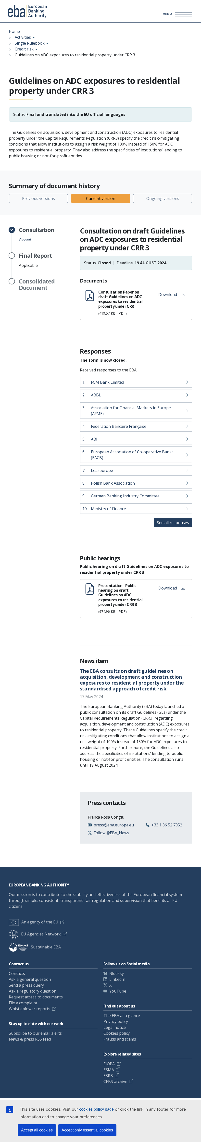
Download (167, 294)
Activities (23, 37)
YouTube (117, 991)
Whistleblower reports (29, 1008)
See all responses (173, 522)
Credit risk (24, 49)
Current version (100, 198)
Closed (36, 234)
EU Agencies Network (41, 934)
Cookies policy (116, 1033)
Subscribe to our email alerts (35, 1033)
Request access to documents (36, 997)
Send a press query (26, 985)
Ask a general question (30, 979)
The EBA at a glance (121, 1015)
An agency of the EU (39, 922)
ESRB (108, 1075)
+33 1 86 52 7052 (166, 825)
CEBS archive (115, 1081)
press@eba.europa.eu (114, 825)
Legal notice (114, 1027)
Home (14, 31)
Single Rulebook (30, 43)
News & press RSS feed (30, 1039)
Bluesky (116, 973)
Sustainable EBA (46, 947)
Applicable (35, 260)
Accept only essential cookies (87, 1130)
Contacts (17, 973)
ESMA (108, 1069)
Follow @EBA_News (111, 832)
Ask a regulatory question (32, 991)
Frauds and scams (119, 1039)
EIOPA (109, 1064)
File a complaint (23, 1003)
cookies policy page (96, 1109)
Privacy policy (115, 1021)
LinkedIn (117, 979)
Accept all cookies (37, 1130)
